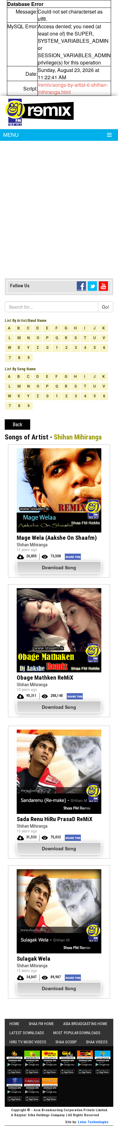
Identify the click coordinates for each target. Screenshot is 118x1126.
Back (17, 425)
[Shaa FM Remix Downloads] (39, 111)
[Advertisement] (59, 213)
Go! (105, 307)
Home (14, 1024)
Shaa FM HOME (41, 1024)
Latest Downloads (26, 1033)
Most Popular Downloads (76, 1033)
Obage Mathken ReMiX (45, 677)
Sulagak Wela (33, 958)
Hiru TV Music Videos (27, 1042)
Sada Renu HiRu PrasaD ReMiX (55, 819)
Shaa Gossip (65, 1042)
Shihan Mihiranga (32, 545)
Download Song (59, 567)
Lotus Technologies (93, 1122)
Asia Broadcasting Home (85, 1024)
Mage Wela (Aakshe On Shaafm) (57, 537)
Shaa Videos (96, 1042)
